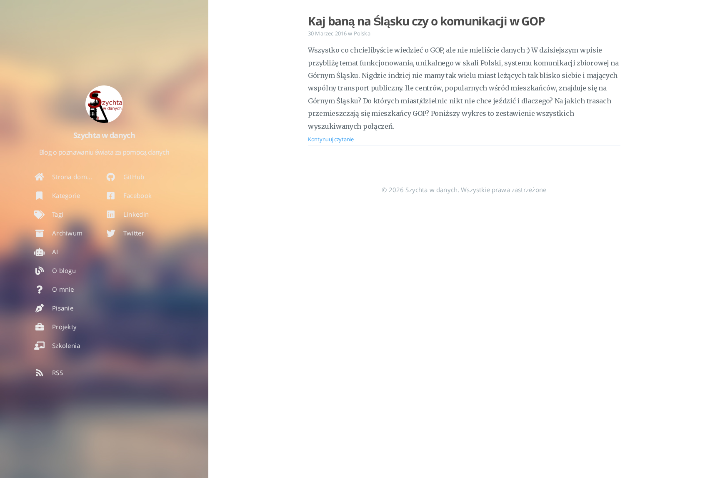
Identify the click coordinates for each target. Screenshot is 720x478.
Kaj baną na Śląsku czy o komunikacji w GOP (426, 21)
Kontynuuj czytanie (331, 139)
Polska (362, 33)
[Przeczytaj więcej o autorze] (104, 104)
